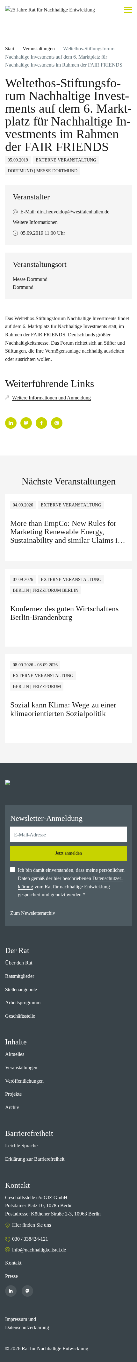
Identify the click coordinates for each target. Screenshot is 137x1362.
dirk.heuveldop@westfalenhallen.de (73, 211)
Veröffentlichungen (24, 1081)
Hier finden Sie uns (31, 1225)
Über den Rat (18, 962)
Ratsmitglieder (19, 976)
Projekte (13, 1094)
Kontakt (13, 1262)
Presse (11, 1276)
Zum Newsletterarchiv (32, 913)
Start (9, 48)
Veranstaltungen (39, 48)
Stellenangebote (21, 989)
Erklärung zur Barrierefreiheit (34, 1159)
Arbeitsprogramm (22, 1002)
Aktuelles (14, 1054)
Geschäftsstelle (20, 1016)
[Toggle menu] (128, 9)
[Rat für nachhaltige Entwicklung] (50, 10)
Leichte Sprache (21, 1145)
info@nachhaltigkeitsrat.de (39, 1249)
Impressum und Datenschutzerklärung (27, 1323)
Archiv (12, 1107)
